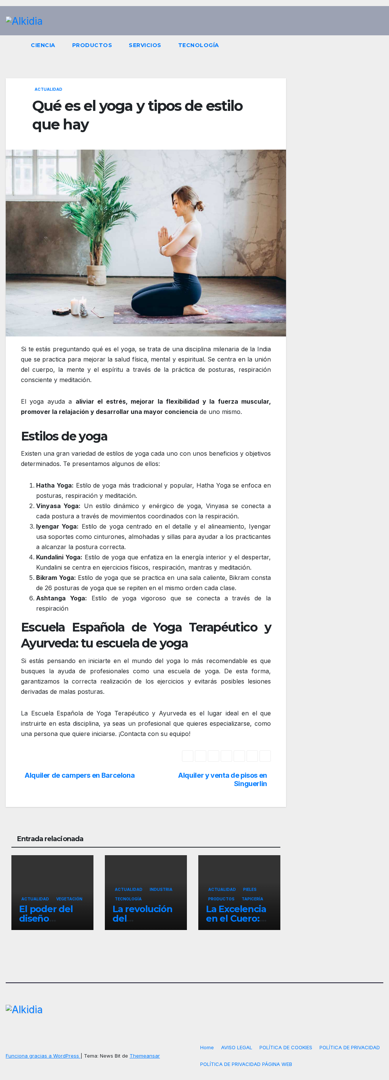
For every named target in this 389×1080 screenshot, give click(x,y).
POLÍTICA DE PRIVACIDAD (349, 1047)
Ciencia (43, 45)
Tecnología (198, 45)
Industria (161, 889)
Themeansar (145, 1056)
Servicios (145, 45)
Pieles (249, 889)
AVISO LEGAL (236, 1047)
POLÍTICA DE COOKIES (285, 1047)
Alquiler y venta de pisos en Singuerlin (222, 779)
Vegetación (69, 899)
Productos (92, 45)
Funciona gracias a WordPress (43, 1056)
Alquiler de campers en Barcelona (79, 775)
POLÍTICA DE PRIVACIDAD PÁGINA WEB (246, 1064)
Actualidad (48, 89)
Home (207, 1047)
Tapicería (252, 899)
